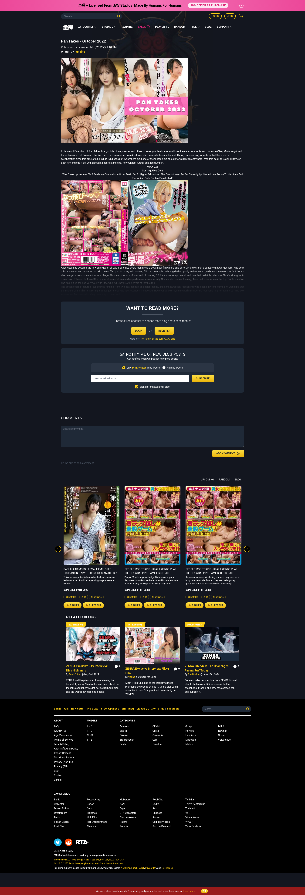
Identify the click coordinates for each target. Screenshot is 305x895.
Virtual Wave (192, 817)
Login (215, 16)
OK (204, 891)
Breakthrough (127, 739)
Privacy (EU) (61, 766)
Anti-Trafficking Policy (66, 748)
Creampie (157, 735)
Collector (59, 804)
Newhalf (222, 730)
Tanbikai (189, 799)
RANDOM (224, 479)
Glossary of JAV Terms (150, 708)
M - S (90, 735)
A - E (89, 726)
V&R (187, 812)
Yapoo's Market (193, 826)
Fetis (57, 817)
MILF (221, 726)
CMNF (155, 730)
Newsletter (78, 708)
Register (164, 330)
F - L (89, 730)
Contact (58, 775)
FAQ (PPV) (60, 730)
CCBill (141, 868)
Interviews (76, 624)
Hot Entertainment (97, 821)
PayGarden (150, 868)
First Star (59, 826)
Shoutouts (173, 708)
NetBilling (125, 868)
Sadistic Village (161, 821)
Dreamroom (60, 812)
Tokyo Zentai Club (195, 804)
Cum (154, 739)
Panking (80, 51)
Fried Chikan (75, 674)
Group (188, 726)
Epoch (134, 868)
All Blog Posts (175, 367)
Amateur (124, 726)
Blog (208, 26)
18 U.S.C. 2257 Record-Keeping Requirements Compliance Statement (88, 863)
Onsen (221, 735)
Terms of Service (63, 739)
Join (230, 16)
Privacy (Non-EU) (63, 762)
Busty (123, 744)
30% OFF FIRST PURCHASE (208, 5)
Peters (123, 821)
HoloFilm (92, 817)
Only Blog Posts (143, 367)
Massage (190, 739)
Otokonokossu (128, 817)
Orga (122, 808)
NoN (122, 804)
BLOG (238, 479)
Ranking (127, 26)
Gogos (90, 804)
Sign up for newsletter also (155, 386)
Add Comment (225, 453)
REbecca (157, 812)
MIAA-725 (152, 166)
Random (179, 26)
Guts (89, 808)
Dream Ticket (61, 808)
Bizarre (124, 735)
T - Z (89, 739)
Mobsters (125, 799)
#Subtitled (71, 597)
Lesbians (190, 735)
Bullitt (57, 799)
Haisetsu (92, 812)
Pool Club (157, 799)
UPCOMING (207, 479)
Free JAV (92, 708)
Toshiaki (190, 808)
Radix (155, 804)
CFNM (155, 726)
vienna (132, 677)
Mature (189, 744)
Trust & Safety (62, 744)
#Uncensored (220, 600)
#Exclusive (96, 597)
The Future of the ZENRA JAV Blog (158, 338)
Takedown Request (64, 757)
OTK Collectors (128, 812)
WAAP (189, 821)
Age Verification (63, 735)
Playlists (162, 26)
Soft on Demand (161, 826)
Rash (155, 808)
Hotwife (189, 730)
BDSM (123, 730)
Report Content (62, 753)
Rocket (156, 817)
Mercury (91, 826)
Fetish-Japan (61, 821)
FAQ (56, 726)
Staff (57, 770)
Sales (142, 26)
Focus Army (93, 799)
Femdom (157, 744)
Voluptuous (224, 739)
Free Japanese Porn (113, 708)
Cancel (57, 779)
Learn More (189, 891)
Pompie (124, 826)
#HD (83, 597)
